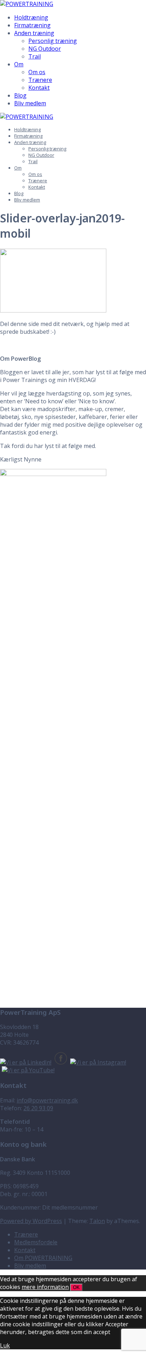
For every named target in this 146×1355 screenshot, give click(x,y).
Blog (20, 95)
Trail (34, 56)
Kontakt (39, 88)
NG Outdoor (44, 48)
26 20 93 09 (38, 1108)
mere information (45, 1287)
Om (18, 64)
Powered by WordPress (31, 1221)
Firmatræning (32, 25)
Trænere (40, 80)
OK (76, 1287)
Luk (5, 1345)
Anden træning (34, 33)
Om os (36, 72)
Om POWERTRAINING (43, 1258)
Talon (97, 1221)
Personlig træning (52, 41)
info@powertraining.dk (47, 1100)
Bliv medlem (30, 103)
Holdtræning (31, 17)
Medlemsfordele (35, 1242)
